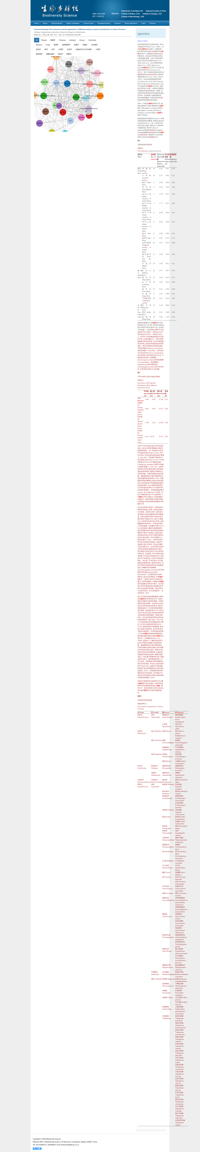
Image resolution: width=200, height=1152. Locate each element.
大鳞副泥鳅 (179, 983)
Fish (139, 151)
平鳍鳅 (153, 972)
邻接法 (153, 130)
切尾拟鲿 (178, 754)
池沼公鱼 (178, 724)
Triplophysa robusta (153, 348)
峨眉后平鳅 (179, 972)
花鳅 (164, 997)
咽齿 (165, 965)
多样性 (149, 144)
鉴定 (140, 47)
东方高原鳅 (179, 1106)
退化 (161, 509)
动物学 (85, 45)
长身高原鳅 (179, 1092)
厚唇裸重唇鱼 (180, 907)
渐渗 (161, 675)
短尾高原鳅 (179, 1016)
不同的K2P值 (149, 377)
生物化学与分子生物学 (84, 49)
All (37, 40)
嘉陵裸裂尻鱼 (145, 476)
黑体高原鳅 (179, 1078)
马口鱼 (164, 865)
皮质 (150, 654)
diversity (144, 151)
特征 (161, 56)
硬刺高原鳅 (179, 1099)
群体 (161, 608)
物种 (144, 49)
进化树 (151, 132)
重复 (153, 137)
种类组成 (149, 700)
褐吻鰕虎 (178, 766)
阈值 (152, 615)
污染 (159, 526)
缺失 (148, 330)
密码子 (157, 330)
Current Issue (89, 23)
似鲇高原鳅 (142, 350)
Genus (167, 712)
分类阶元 (144, 377)
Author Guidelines (72, 23)
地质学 (76, 45)
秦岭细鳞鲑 (179, 715)
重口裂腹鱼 (179, 949)
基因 (155, 51)
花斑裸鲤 (153, 357)
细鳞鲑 (164, 715)
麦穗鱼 (164, 844)
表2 (139, 372)
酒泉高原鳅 (179, 1023)
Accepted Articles (104, 23)
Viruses (82, 40)
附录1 (140, 696)
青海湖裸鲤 (159, 360)
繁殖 (161, 565)
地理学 (56, 45)
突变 (155, 334)
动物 (139, 49)
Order (142, 712)
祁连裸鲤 (153, 362)
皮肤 (142, 654)
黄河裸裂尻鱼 (153, 364)
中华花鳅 (178, 1002)
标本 (139, 88)
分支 (149, 608)
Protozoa (62, 40)
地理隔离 (154, 483)
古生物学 (94, 45)
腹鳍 (156, 654)
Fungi (48, 45)
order (139, 442)
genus (140, 414)
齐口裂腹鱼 (179, 956)
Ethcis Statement (131, 23)
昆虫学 (38, 49)
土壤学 (97, 49)
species (154, 159)
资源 (147, 91)
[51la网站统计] (37, 1148)
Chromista (92, 40)
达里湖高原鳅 (157, 346)
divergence (142, 385)
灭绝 (157, 556)
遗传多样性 (153, 74)
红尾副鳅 (178, 990)
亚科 (148, 567)
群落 (155, 106)
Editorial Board (56, 23)
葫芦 (143, 238)
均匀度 (167, 154)
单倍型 (149, 341)
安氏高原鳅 (179, 1058)
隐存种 (141, 74)
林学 (46, 49)
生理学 (60, 49)
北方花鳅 (178, 997)
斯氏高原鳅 (147, 346)
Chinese (153, 23)
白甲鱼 (164, 886)
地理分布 (152, 688)
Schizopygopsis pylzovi (146, 367)
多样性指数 (154, 586)
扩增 (149, 325)
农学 (53, 49)
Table (140, 148)
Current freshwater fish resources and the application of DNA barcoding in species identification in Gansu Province (79, 29)
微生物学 (39, 54)
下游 (149, 212)
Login (143, 23)
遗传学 (60, 54)
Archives (117, 23)
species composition (148, 706)
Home (36, 23)
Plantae (44, 40)
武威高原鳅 (179, 1065)
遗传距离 (144, 135)
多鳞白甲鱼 (179, 886)
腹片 (178, 838)
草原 (157, 521)
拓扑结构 (141, 343)
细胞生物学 (50, 54)
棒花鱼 (164, 791)
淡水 (147, 61)
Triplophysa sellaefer (145, 464)
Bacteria (39, 45)
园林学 (69, 54)
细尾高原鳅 (179, 1085)
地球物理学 (66, 45)
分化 (157, 668)
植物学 (52, 40)
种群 (148, 686)
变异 (154, 332)
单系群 (161, 343)
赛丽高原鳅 (157, 462)
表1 (139, 140)
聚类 (142, 610)
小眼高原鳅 (179, 1072)
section (144, 173)
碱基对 (146, 636)
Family (156, 712)
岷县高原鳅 (179, 1030)
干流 (144, 298)
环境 (156, 563)
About (45, 23)
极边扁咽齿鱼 (180, 965)
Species (141, 400)
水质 (154, 516)
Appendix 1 (142, 704)
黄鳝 (164, 780)
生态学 (69, 49)
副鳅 (164, 990)
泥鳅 (164, 979)
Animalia (72, 40)
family (140, 428)
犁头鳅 (144, 572)
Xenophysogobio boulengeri (148, 570)
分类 (139, 58)
